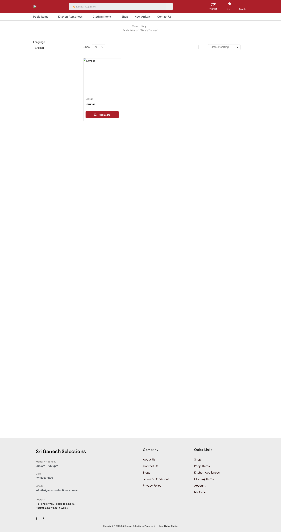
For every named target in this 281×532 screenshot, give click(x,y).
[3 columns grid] (195, 47)
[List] (202, 47)
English (39, 47)
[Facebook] (37, 517)
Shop (144, 26)
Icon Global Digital (168, 526)
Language (39, 42)
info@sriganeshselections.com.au (57, 490)
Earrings (89, 99)
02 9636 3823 (44, 478)
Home (135, 26)
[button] (213, 6)
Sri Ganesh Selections (132, 526)
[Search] (169, 6)
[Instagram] (44, 517)
